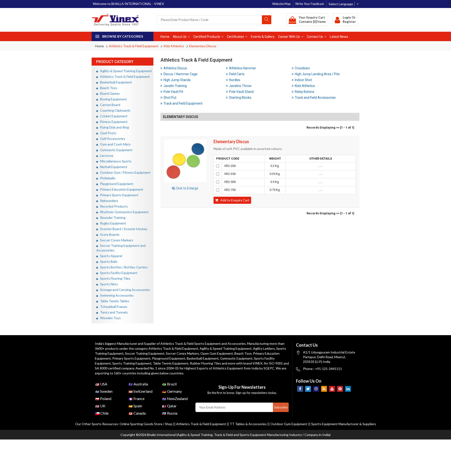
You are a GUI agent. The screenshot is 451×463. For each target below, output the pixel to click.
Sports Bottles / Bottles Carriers (123, 267)
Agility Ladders (264, 348)
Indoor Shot (303, 80)
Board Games (109, 93)
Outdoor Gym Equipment (288, 424)
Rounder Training (111, 218)
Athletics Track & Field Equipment (134, 46)
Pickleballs (106, 178)
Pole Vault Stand (241, 92)
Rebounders (108, 201)
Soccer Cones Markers (115, 240)
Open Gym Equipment (216, 353)
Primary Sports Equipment (118, 195)
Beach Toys (107, 88)
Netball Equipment (112, 167)
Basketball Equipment (115, 82)
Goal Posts (107, 133)
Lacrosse (105, 155)
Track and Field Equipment (182, 103)
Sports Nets (108, 284)
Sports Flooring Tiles (114, 278)
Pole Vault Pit (173, 92)
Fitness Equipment (113, 122)
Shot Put (169, 97)
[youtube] (332, 389)
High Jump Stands (177, 80)
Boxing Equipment (112, 99)
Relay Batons (304, 92)
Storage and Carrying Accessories (124, 290)
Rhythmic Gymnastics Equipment (123, 212)
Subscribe (281, 407)
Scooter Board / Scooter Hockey (122, 229)
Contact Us (315, 37)
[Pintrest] (340, 389)
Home (164, 37)
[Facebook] (300, 389)
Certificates (235, 37)
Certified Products (206, 37)
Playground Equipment (115, 184)
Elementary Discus (202, 46)
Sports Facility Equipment (117, 273)
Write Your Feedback (309, 4)
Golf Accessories (111, 139)
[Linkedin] (348, 389)
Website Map (281, 4)
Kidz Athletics (173, 46)
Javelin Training (175, 86)
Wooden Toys (109, 318)
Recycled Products (113, 206)
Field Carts (237, 74)
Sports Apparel (110, 256)
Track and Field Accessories (315, 97)
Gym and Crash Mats (114, 144)
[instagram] (316, 389)
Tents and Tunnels (113, 312)
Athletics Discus (175, 68)
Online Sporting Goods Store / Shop (146, 424)
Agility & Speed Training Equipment (125, 71)
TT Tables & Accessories (248, 424)
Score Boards (109, 234)
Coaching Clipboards (114, 110)
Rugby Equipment (112, 223)
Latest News (339, 37)
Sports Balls (107, 261)
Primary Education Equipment (120, 189)
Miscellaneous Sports (115, 161)
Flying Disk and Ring (113, 127)
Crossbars (302, 68)
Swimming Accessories (116, 295)
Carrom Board (109, 105)
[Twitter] (308, 389)
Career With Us (289, 37)
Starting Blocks (240, 97)
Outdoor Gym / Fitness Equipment (124, 172)
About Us (180, 37)
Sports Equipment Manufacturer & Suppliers (343, 424)
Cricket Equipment (113, 116)
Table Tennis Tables (113, 301)
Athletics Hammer (242, 68)
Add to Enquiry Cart (233, 200)
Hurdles (234, 80)
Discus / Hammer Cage (180, 74)
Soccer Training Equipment (144, 353)
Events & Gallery (263, 37)
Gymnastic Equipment (115, 150)
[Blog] (324, 389)
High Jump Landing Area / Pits (317, 74)
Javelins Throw (240, 86)
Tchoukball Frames (112, 307)
